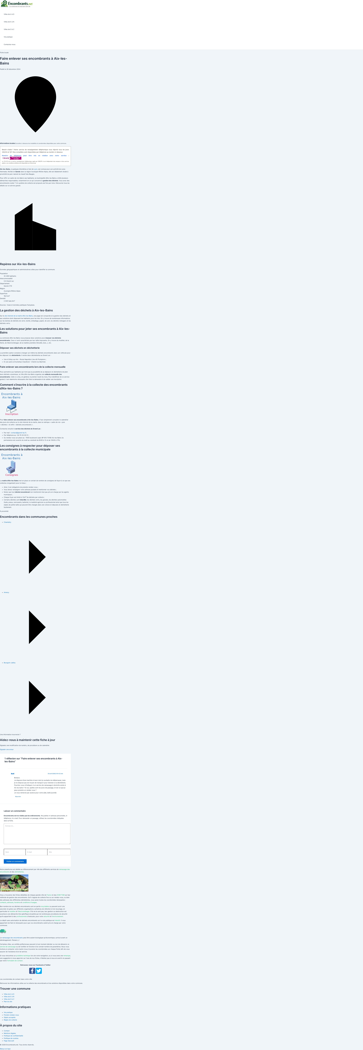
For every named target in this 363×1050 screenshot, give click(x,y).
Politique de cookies (11, 1038)
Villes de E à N (9, 22)
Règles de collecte (10, 1020)
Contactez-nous (9, 44)
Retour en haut (5, 1049)
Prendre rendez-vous (11, 1015)
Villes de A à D (9, 14)
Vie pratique (8, 37)
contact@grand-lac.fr (18, 433)
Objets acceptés (9, 1017)
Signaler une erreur (7, 749)
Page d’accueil (9, 1041)
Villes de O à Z (9, 29)
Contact (7, 1031)
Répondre (18, 796)
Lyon (35, 169)
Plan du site (8, 1001)
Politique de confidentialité (13, 1036)
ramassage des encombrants (12, 938)
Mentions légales (10, 1033)
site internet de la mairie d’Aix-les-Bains (19, 316)
